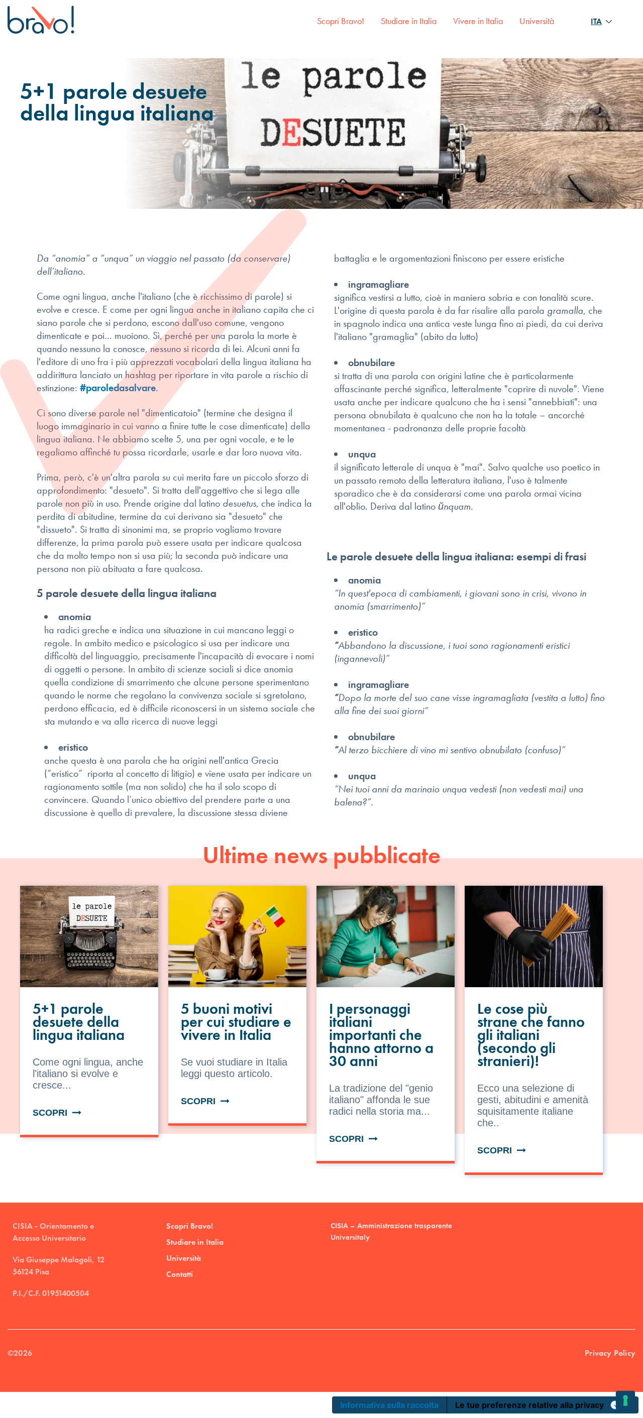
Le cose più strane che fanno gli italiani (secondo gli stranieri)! (531, 1035)
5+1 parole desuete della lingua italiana (79, 1021)
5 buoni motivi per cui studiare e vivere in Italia (236, 1021)
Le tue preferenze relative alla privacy (529, 1405)
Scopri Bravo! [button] (340, 21)
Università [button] (536, 21)
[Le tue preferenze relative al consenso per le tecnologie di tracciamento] (625, 1400)
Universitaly (350, 1237)
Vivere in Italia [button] (478, 21)
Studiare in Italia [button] (409, 21)
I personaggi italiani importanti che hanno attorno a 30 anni (381, 1035)
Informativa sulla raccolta (389, 1405)
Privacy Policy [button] (610, 1353)
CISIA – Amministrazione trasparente (391, 1226)
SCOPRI (52, 1113)
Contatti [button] (179, 1274)
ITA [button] (596, 21)
